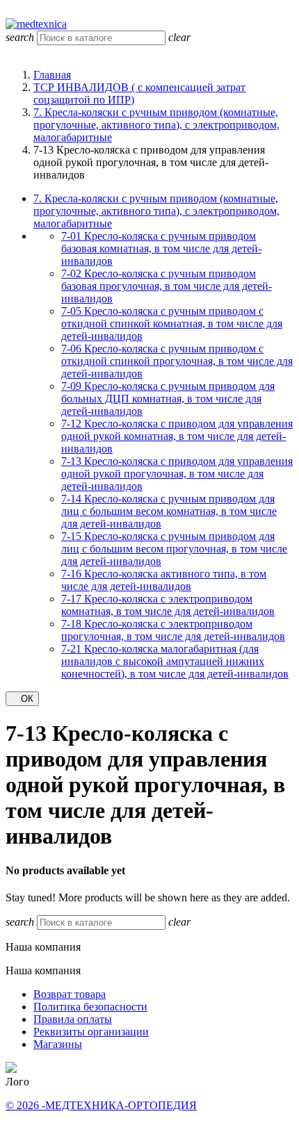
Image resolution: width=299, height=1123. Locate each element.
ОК (22, 699)
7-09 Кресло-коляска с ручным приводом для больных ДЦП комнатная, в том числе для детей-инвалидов (168, 398)
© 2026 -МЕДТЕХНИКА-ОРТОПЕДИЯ (101, 1105)
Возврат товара (69, 994)
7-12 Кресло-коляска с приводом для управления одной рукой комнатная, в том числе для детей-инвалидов (177, 436)
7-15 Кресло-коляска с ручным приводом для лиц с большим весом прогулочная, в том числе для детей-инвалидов (174, 548)
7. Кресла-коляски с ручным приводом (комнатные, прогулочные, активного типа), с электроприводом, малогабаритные (156, 210)
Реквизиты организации (91, 1032)
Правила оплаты (72, 1019)
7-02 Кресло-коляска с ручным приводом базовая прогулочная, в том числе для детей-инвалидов (166, 286)
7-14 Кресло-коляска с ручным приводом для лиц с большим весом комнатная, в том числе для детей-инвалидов (169, 511)
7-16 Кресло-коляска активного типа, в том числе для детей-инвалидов (163, 580)
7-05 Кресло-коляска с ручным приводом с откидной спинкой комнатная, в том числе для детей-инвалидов (171, 323)
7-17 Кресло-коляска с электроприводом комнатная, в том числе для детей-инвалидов (168, 605)
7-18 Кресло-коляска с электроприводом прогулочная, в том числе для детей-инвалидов (173, 630)
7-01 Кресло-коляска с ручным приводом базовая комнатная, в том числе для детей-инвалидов (161, 248)
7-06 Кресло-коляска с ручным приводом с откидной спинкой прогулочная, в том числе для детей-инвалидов (177, 361)
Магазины (57, 1044)
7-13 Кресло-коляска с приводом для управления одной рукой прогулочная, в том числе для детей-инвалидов (177, 473)
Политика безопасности (90, 1007)
